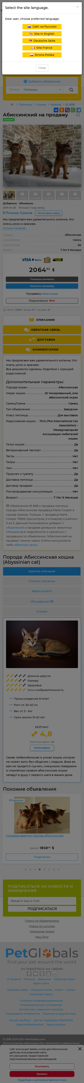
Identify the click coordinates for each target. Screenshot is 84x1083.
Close (42, 68)
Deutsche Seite (43, 40)
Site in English (44, 33)
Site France (43, 47)
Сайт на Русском (43, 26)
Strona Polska (43, 55)
